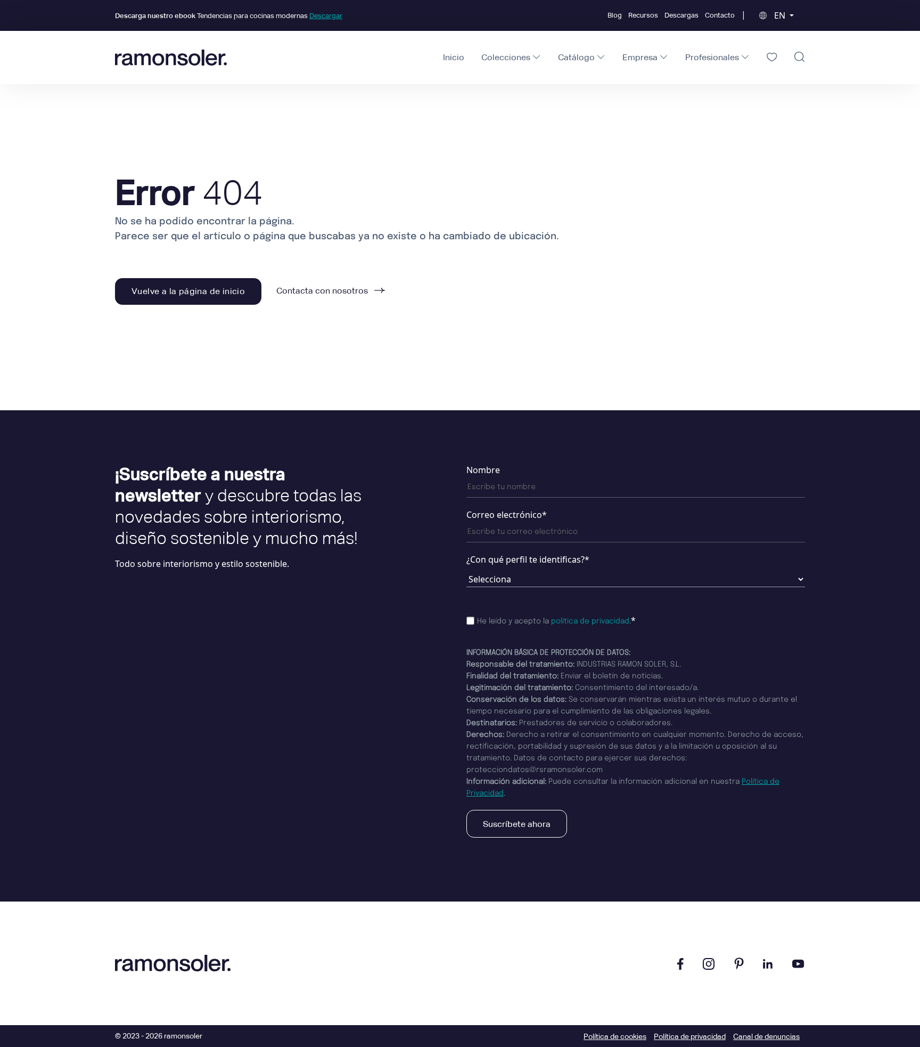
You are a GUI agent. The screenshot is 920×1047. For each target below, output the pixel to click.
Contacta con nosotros (323, 291)
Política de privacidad (690, 1036)
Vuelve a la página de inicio (188, 291)
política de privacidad (590, 621)
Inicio (453, 57)
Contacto (720, 15)
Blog (614, 15)
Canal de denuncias (766, 1036)
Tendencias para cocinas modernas (228, 16)
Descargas (681, 15)
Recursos (643, 15)
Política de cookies (615, 1036)
